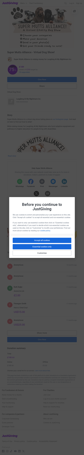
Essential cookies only (42, 247)
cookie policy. (45, 231)
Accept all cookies (42, 240)
